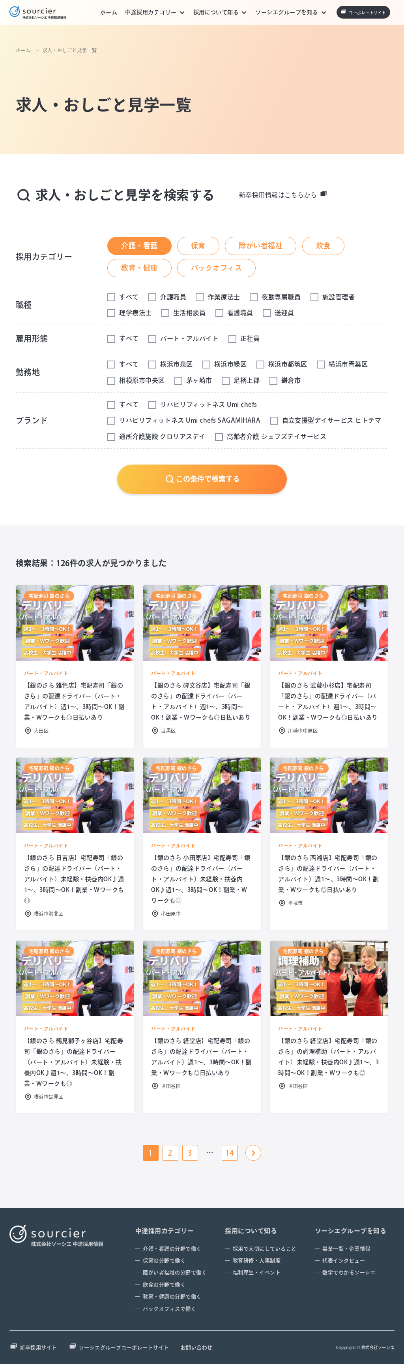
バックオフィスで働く (169, 1308)
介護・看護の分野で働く (172, 1248)
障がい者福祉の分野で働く (175, 1272)
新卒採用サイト (38, 1347)
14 (229, 1152)
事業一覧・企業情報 (346, 1248)
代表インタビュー (343, 1260)
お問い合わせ (197, 1347)
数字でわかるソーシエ (349, 1272)
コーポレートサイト (367, 13)
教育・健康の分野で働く (172, 1296)
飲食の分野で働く (164, 1284)
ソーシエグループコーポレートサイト (124, 1347)
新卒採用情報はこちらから (278, 195)
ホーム (108, 12)
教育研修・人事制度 (257, 1260)
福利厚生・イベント (257, 1272)
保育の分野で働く (164, 1260)
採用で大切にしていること (265, 1248)
